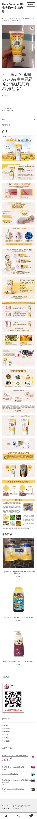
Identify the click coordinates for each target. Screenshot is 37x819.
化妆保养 (7, 728)
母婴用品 (11, 18)
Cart (28, 814)
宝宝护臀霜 (9, 110)
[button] (31, 28)
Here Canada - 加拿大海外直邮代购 (12, 7)
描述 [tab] (3, 119)
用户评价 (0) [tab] (6, 125)
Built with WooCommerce (10, 808)
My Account (6, 816)
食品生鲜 (7, 741)
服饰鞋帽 (7, 731)
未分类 (6, 734)
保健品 (6, 725)
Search (18, 816)
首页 (5, 18)
